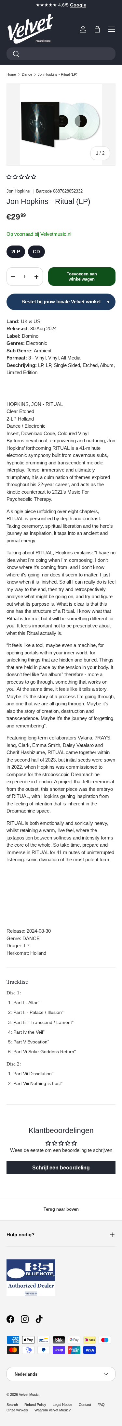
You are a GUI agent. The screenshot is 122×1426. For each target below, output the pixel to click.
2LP (15, 251)
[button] (97, 29)
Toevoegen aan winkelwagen (82, 276)
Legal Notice (62, 1405)
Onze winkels (17, 1410)
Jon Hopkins (18, 191)
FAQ (101, 1405)
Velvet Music (29, 1394)
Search (12, 1405)
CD (36, 251)
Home (11, 74)
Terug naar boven (61, 1209)
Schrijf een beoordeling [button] (61, 1167)
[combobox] (61, 53)
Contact (85, 1405)
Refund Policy (35, 1405)
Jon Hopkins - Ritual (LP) (57, 74)
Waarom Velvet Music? (52, 1410)
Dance (27, 74)
